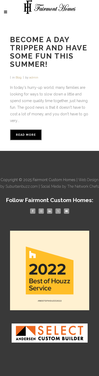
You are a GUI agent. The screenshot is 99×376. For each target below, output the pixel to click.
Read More (26, 135)
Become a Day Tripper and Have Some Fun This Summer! (48, 52)
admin (33, 77)
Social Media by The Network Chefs (70, 186)
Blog (19, 77)
